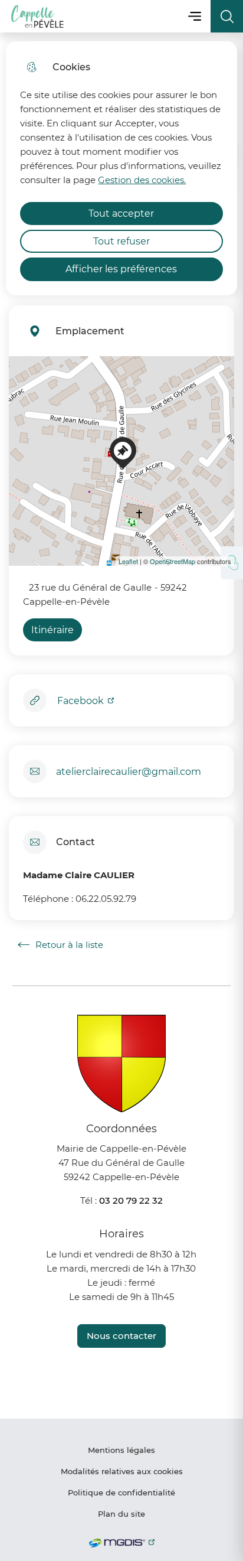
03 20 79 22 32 (131, 1200)
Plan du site (121, 1513)
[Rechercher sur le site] (227, 16)
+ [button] (25, 371)
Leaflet (128, 561)
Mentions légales (121, 1450)
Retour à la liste (60, 945)
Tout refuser (121, 241)
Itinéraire (52, 630)
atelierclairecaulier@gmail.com (128, 771)
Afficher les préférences (121, 269)
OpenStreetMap (172, 561)
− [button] (25, 389)
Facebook (81, 700)
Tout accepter (121, 213)
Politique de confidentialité (121, 1492)
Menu (194, 16)
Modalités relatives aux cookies (122, 1471)
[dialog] (121, 168)
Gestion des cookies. (142, 179)
